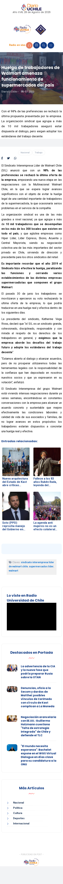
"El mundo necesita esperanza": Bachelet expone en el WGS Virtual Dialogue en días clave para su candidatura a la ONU (38, 755)
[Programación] (36, 45)
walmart (13, 570)
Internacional (21, 823)
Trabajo (39, 152)
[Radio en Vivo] (29, 45)
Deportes (18, 818)
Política (17, 807)
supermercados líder (41, 566)
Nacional (25, 152)
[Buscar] (43, 45)
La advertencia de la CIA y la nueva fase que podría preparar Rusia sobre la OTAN (38, 671)
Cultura (17, 813)
